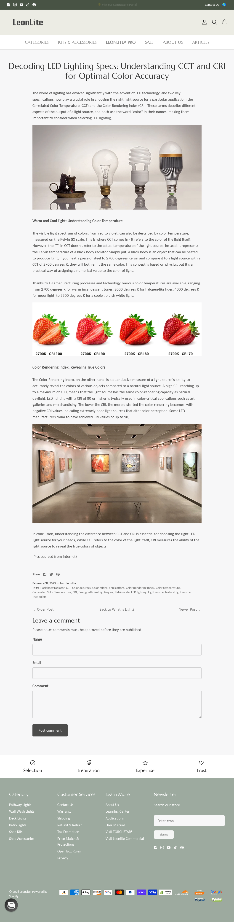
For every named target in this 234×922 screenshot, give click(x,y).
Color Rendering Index (140, 588)
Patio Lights (17, 825)
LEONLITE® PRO (121, 42)
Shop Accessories (21, 838)
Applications (115, 818)
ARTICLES (200, 42)
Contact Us (212, 5)
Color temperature (168, 588)
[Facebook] (8, 4)
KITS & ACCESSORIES (77, 42)
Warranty (64, 811)
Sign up (164, 834)
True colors (39, 597)
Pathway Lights (20, 805)
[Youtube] (21, 4)
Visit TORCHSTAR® (119, 832)
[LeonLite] (28, 22)
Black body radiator (52, 588)
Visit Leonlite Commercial (125, 838)
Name (37, 639)
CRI (75, 592)
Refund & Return (69, 825)
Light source (156, 592)
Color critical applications (108, 588)
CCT (68, 588)
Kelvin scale (122, 592)
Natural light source (178, 592)
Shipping (63, 818)
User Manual (115, 825)
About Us (112, 805)
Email (36, 662)
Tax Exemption (68, 832)
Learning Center (118, 811)
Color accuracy (81, 588)
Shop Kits (15, 832)
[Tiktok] (27, 4)
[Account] (203, 22)
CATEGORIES (37, 42)
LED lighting (102, 118)
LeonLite (25, 892)
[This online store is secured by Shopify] (166, 893)
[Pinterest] (34, 4)
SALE (149, 42)
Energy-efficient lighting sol (96, 592)
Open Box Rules (69, 851)
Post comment (50, 730)
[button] (11, 905)
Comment (40, 686)
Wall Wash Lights (21, 811)
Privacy (62, 858)
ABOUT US (173, 42)
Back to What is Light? (117, 609)
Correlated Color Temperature (51, 592)
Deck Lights (17, 818)
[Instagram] (15, 4)
